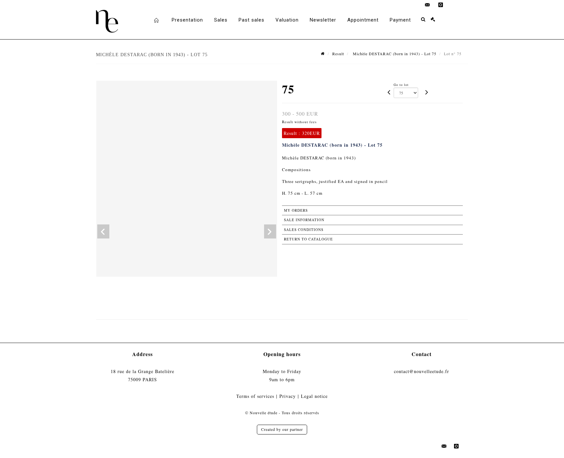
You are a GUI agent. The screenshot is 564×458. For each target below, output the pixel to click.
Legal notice (314, 396)
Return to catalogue (308, 239)
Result (338, 53)
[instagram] (440, 5)
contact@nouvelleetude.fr (421, 371)
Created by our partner (282, 429)
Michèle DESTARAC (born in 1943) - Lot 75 (394, 53)
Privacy (287, 396)
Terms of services (255, 396)
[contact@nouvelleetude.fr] (427, 5)
